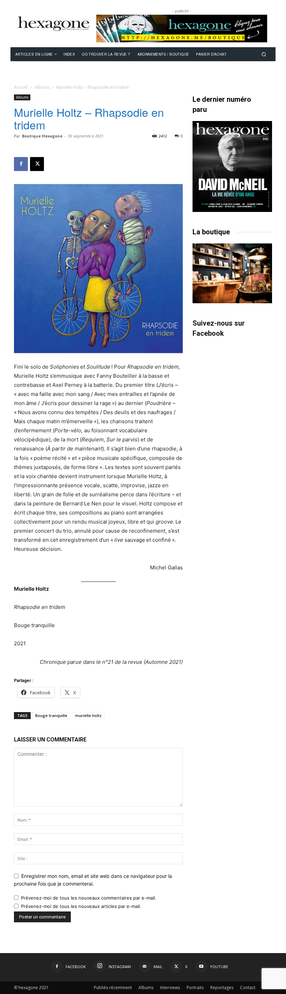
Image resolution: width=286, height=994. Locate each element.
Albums (42, 87)
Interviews (170, 988)
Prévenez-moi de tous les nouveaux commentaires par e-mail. (88, 898)
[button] (264, 54)
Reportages (221, 988)
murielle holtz (88, 715)
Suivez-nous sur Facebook (219, 328)
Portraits (195, 988)
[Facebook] (21, 164)
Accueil (21, 87)
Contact (247, 988)
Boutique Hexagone (42, 136)
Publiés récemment (113, 988)
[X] (37, 164)
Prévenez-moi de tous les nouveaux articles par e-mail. (81, 906)
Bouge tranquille (51, 715)
